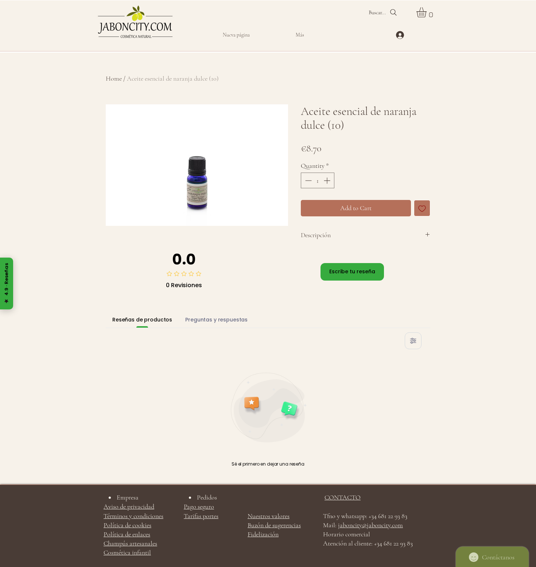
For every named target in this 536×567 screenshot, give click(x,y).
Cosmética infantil (127, 552)
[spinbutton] (317, 180)
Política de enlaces (127, 534)
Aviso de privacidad (129, 506)
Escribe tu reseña (352, 271)
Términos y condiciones (133, 516)
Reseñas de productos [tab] (142, 319)
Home (114, 78)
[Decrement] (307, 180)
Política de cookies (127, 525)
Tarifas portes (201, 516)
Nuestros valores (269, 516)
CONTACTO (343, 497)
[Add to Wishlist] (422, 208)
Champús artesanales (130, 543)
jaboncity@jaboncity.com (370, 525)
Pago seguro (199, 506)
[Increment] (327, 180)
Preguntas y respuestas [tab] (216, 319)
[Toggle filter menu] (413, 340)
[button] (427, 12)
